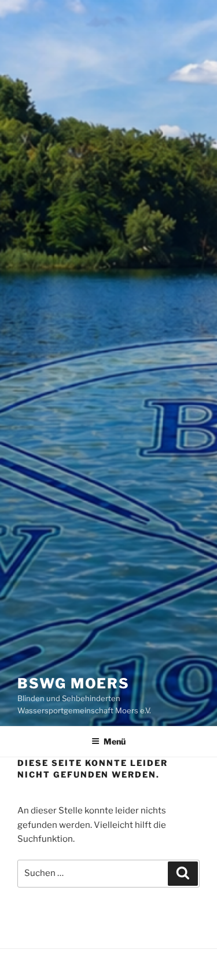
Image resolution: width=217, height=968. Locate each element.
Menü (115, 741)
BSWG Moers (73, 683)
